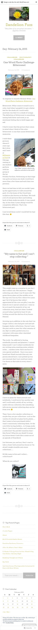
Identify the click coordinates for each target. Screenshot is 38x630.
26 (22, 607)
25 (17, 607)
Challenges (12, 57)
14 (32, 601)
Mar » (8, 612)
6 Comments (26, 70)
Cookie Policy (10, 622)
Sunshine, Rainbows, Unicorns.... (13, 543)
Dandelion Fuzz (19, 24)
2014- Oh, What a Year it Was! (12, 547)
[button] (9, 269)
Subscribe (29, 575)
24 (13, 607)
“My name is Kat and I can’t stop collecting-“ (19, 255)
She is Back (6, 527)
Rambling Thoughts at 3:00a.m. (13, 557)
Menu (20, 37)
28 (32, 607)
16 (8, 604)
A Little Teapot (7, 531)
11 (17, 601)
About (5, 535)
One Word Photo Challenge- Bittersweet (19, 63)
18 (17, 604)
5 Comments (26, 261)
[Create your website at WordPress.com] (19, 2)
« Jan (4, 612)
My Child (6, 562)
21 (31, 604)
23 (8, 607)
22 (3, 607)
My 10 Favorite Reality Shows (12, 539)
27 (27, 607)
